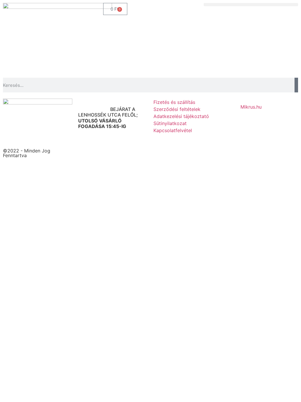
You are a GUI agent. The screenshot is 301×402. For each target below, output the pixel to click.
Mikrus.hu (251, 107)
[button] (251, 4)
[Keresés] (296, 85)
